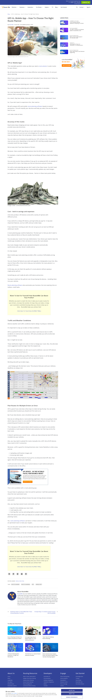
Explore (47, 7)
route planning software (35, 106)
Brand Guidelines (64, 678)
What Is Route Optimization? (29, 676)
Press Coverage (63, 684)
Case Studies (78, 680)
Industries (30, 7)
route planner (43, 66)
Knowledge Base (79, 676)
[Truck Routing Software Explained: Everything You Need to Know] (64, 22)
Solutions (22, 7)
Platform (14, 7)
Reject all (72, 693)
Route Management (27, 684)
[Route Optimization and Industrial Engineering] (64, 51)
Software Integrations (48, 680)
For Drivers (39, 7)
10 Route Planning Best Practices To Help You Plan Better (13, 655)
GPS (33, 584)
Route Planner (15, 584)
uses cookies (14, 693)
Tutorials (45, 685)
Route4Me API (47, 676)
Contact (81, 7)
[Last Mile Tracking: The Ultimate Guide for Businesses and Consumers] (64, 30)
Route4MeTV (63, 680)
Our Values (10, 682)
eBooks (62, 685)
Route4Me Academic (12, 685)
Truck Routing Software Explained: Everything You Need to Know (76, 23)
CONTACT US (85, 2)
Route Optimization (74, 35)
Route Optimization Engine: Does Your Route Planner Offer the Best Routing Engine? (50, 655)
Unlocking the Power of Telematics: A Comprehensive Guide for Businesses (76, 45)
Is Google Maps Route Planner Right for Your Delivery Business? (30, 638)
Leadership (10, 680)
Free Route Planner (80, 684)
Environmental (11, 684)
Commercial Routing (74, 21)
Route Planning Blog (64, 676)
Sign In (88, 7)
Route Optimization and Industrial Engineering (77, 52)
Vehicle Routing (20, 581)
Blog (56, 7)
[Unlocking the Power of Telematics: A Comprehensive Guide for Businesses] (64, 44)
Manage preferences (71, 697)
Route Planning (25, 584)
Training (77, 678)
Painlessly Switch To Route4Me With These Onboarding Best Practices (21, 612)
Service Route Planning (28, 682)
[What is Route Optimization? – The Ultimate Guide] (64, 37)
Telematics (72, 43)
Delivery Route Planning (28, 680)
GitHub (45, 684)
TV (52, 7)
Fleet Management (74, 28)
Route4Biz (11, 24)
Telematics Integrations (49, 682)
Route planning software (15, 285)
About (9, 678)
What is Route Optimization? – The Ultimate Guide (76, 37)
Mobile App (39, 584)
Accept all (72, 690)
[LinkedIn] (13, 574)
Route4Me (20, 594)
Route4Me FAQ (79, 682)
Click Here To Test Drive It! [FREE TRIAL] (29, 311)
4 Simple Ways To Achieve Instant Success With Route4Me (44, 612)
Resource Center (64, 682)
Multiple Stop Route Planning (29, 678)
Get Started (64, 7)
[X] (17, 574)
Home (9, 676)
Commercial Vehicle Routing (29, 685)
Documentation (47, 678)
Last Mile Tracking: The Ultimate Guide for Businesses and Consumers (77, 30)
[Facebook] (9, 574)
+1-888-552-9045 (74, 2)
